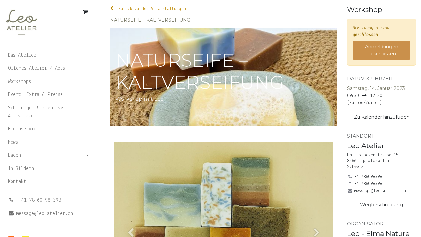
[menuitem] (48, 55)
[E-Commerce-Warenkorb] (85, 11)
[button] (381, 117)
